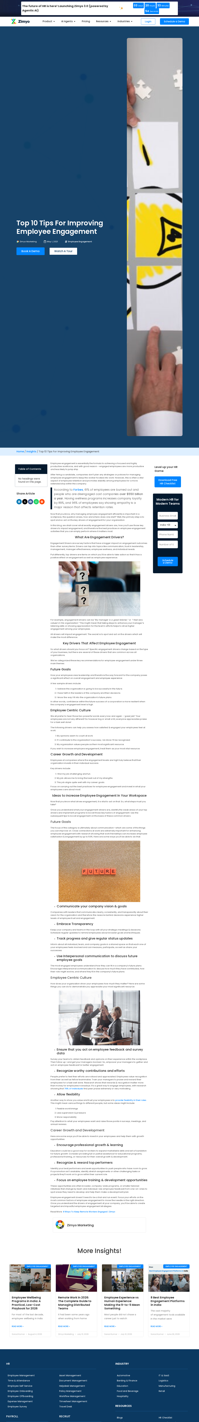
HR (8, 1364)
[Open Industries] (132, 21)
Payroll (12, 1416)
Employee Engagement (80, 241)
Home (20, 451)
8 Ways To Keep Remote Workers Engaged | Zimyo (89, 1211)
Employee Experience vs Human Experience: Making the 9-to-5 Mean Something (122, 1302)
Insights (31, 451)
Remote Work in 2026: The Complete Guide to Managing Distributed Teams (74, 1302)
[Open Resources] (110, 21)
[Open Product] (54, 21)
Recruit (64, 1416)
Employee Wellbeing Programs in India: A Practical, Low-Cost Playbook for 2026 (26, 1302)
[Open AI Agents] (75, 21)
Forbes (78, 490)
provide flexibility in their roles (130, 1100)
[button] (43, 469)
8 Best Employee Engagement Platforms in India (168, 1301)
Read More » (17, 1326)
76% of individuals (73, 1088)
